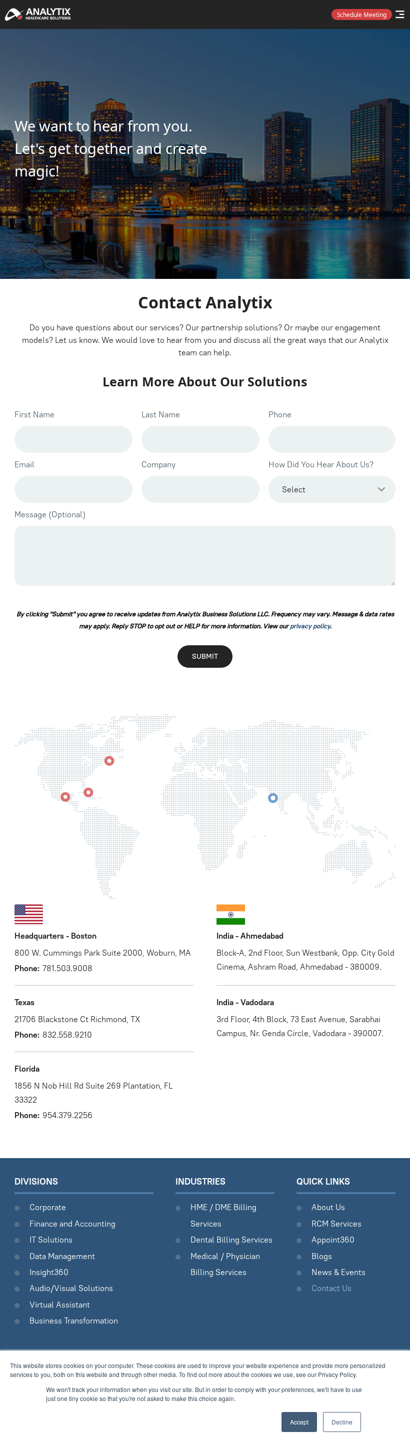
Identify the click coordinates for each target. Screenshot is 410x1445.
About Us (328, 1207)
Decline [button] (342, 1422)
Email (24, 464)
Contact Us (332, 1288)
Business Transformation (74, 1321)
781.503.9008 (67, 968)
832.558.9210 (67, 1035)
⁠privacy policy (310, 626)
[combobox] (332, 489)
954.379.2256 (67, 1115)
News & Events (339, 1272)
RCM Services (337, 1224)
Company (159, 464)
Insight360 (49, 1272)
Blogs (322, 1256)
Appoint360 (333, 1240)
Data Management (62, 1256)
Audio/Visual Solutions (71, 1288)
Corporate (48, 1207)
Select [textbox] (294, 489)
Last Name (161, 414)
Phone (280, 414)
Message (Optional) (50, 514)
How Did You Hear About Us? (321, 464)
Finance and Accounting (73, 1224)
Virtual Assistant (60, 1305)
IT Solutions (51, 1240)
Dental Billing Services (231, 1240)
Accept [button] (299, 1422)
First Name (34, 414)
